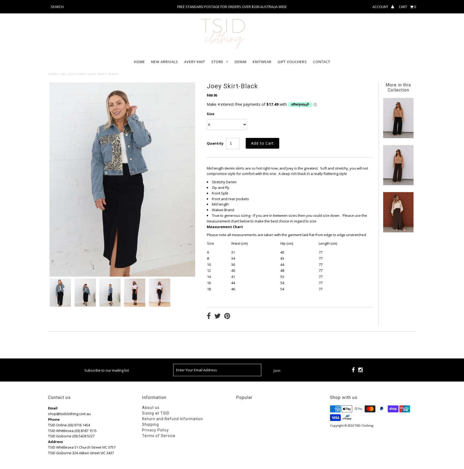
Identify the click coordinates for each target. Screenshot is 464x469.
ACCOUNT (380, 6)
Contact (321, 61)
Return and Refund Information (172, 419)
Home (139, 61)
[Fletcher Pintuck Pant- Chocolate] (398, 183)
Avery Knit (194, 61)
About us (151, 407)
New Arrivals (164, 61)
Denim (241, 61)
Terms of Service (158, 436)
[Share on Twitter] (217, 317)
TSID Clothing (364, 425)
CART (407, 6)
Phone (54, 419)
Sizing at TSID (155, 413)
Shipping (150, 424)
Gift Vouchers (292, 61)
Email (52, 408)
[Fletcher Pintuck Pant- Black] (398, 136)
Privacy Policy (155, 430)
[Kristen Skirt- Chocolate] (398, 231)
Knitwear (262, 61)
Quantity (215, 143)
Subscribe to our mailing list (106, 370)
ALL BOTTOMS (73, 74)
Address (55, 441)
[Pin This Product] (227, 317)
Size (210, 113)
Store (217, 61)
